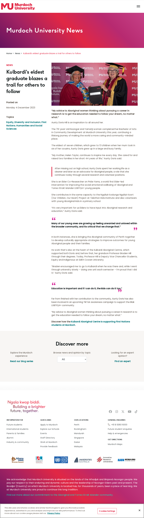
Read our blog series (21, 361)
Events (43, 433)
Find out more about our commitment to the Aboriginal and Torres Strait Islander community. (60, 494)
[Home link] (18, 6)
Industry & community (18, 442)
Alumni (10, 437)
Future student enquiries (120, 429)
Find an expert (123, 361)
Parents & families (15, 433)
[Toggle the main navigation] (138, 6)
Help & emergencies (118, 433)
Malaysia (78, 446)
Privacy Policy (53, 513)
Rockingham (80, 429)
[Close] (139, 510)
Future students (14, 424)
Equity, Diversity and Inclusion (23, 122)
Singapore (79, 437)
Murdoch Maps (115, 444)
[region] (72, 511)
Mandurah (79, 433)
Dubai (77, 442)
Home (9, 53)
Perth (76, 424)
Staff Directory (47, 437)
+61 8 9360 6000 (119, 424)
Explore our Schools (49, 429)
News (17, 53)
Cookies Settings (107, 511)
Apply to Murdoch (49, 424)
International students (17, 429)
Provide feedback (49, 446)
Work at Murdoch (48, 442)
